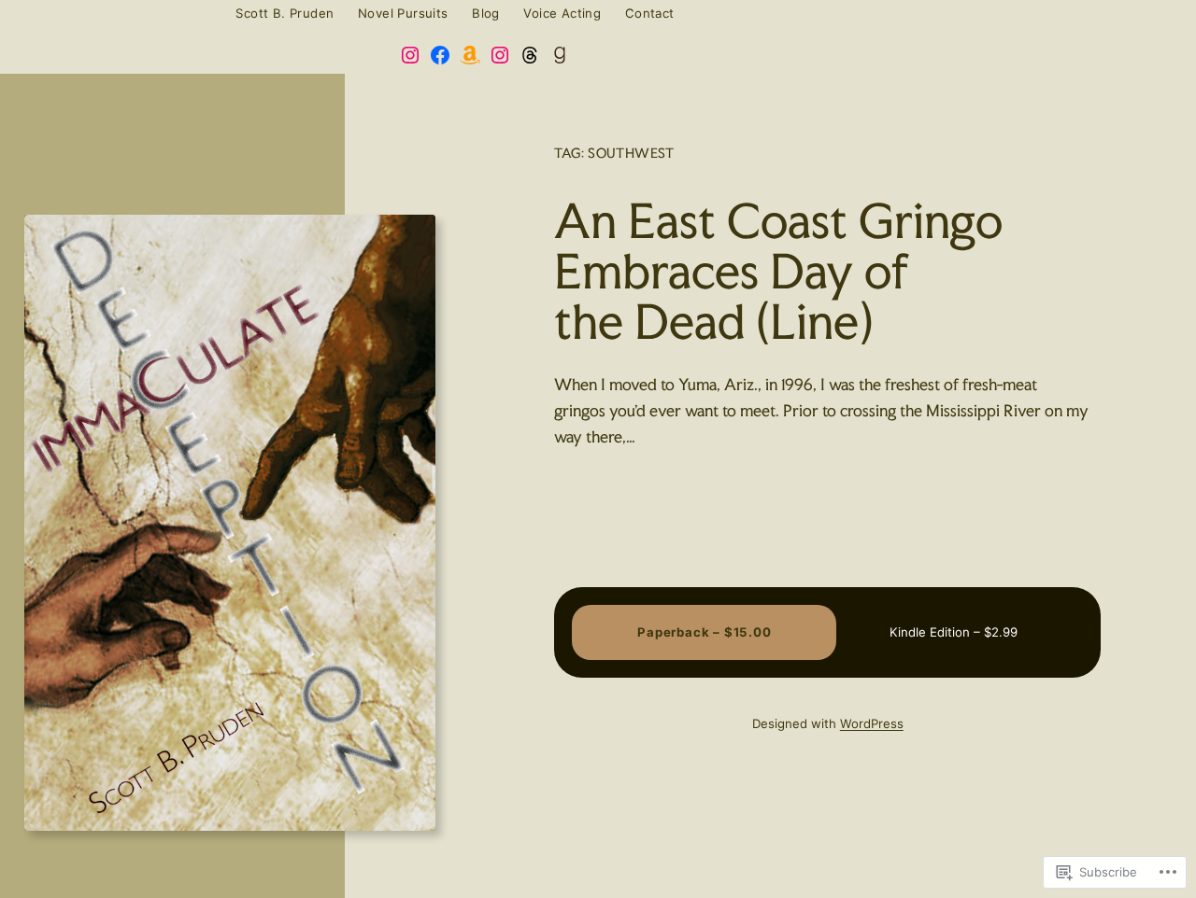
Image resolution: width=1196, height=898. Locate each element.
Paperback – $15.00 (704, 631)
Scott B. (53, 13)
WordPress (872, 723)
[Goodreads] (559, 55)
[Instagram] (410, 55)
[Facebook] (440, 55)
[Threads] (530, 55)
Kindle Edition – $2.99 (954, 631)
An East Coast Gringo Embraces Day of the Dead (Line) (778, 271)
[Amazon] (470, 55)
